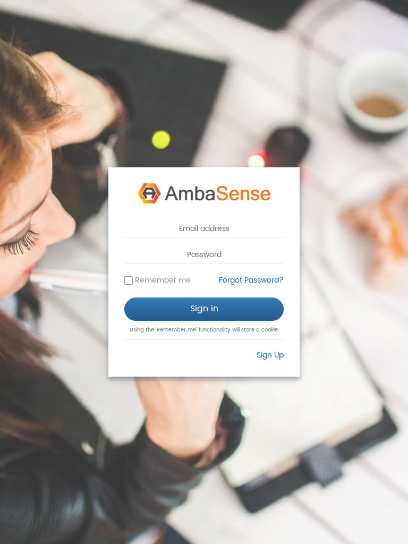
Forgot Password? (251, 280)
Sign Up (270, 355)
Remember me (163, 280)
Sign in (204, 309)
